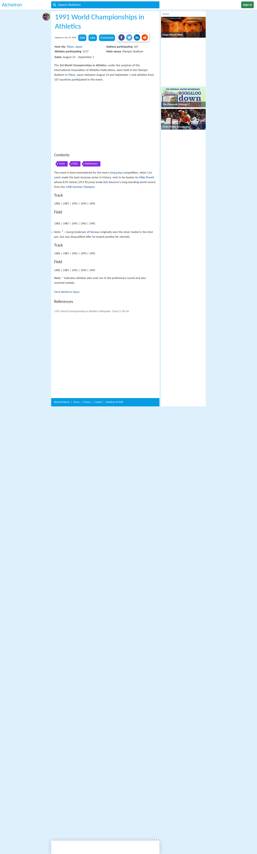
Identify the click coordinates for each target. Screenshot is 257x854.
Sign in (247, 4)
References (91, 207)
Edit (82, 37)
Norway (95, 332)
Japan (78, 46)
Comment (107, 37)
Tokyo (70, 46)
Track (62, 207)
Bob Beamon (111, 225)
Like (92, 37)
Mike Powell (146, 221)
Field (74, 207)
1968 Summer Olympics (80, 230)
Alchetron (12, 4)
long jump (116, 216)
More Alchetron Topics (67, 392)
